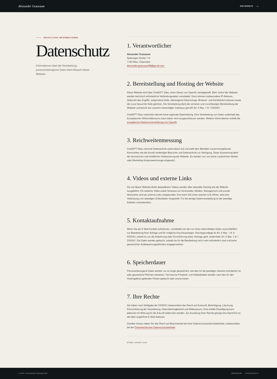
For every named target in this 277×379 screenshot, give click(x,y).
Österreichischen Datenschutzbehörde (155, 327)
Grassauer (31, 6)
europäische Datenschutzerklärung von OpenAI (152, 122)
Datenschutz (252, 373)
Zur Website (249, 6)
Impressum (236, 373)
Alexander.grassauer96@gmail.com (145, 65)
